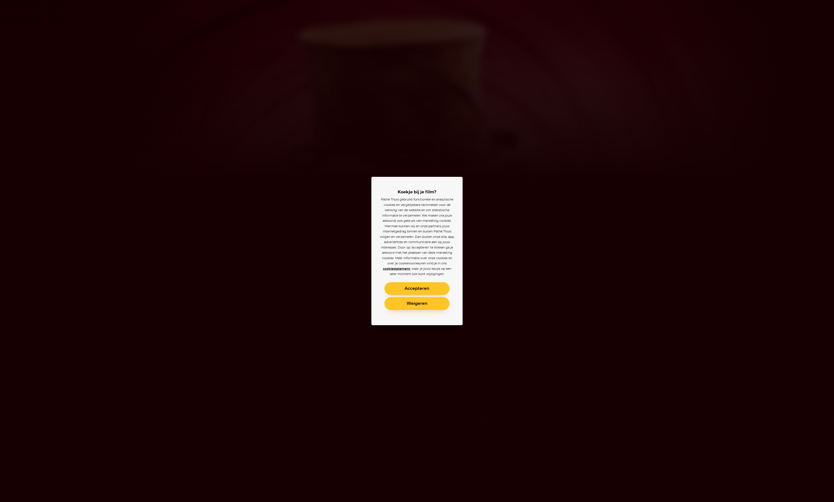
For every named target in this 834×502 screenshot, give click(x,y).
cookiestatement (396, 268)
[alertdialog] (417, 251)
